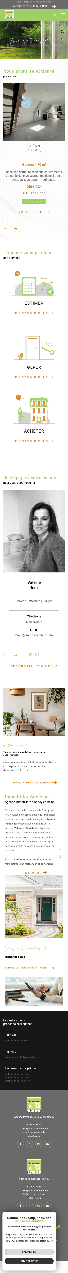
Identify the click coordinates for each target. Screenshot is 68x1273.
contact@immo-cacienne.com (34, 1128)
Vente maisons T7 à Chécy (17, 1081)
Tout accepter (29, 1260)
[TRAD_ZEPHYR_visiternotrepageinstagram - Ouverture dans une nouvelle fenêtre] (38, 1144)
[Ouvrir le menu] (63, 15)
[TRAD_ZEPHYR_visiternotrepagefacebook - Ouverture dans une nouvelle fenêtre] (20, 1144)
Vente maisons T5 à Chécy (17, 1074)
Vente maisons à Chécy (16, 1040)
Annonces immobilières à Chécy (20, 1057)
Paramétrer (29, 1251)
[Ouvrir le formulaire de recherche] (55, 15)
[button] (15, 228)
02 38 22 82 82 (34, 1124)
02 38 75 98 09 (34, 1186)
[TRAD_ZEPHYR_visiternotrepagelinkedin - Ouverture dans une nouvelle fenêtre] (47, 1144)
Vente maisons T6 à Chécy (17, 1077)
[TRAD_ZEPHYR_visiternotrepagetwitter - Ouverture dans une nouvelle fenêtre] (29, 1144)
